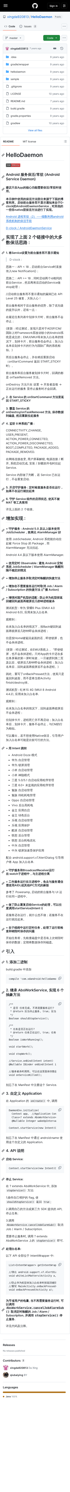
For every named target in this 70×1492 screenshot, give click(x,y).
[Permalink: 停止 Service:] (3, 1179)
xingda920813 (18, 17)
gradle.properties (21, 115)
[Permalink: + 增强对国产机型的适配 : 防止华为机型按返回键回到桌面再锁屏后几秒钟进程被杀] (3, 599)
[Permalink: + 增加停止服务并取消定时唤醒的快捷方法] (3, 578)
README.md (18, 101)
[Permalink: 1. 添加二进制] (3, 962)
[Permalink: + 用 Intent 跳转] (3, 748)
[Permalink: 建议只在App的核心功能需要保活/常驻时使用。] (3, 189)
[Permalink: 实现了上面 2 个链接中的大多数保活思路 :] (3, 239)
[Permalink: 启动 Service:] (3, 1159)
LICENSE (16, 93)
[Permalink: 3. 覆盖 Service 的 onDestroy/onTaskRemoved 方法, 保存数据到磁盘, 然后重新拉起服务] (3, 412)
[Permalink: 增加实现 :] (3, 518)
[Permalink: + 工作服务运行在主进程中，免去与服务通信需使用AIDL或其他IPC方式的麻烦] (3, 883)
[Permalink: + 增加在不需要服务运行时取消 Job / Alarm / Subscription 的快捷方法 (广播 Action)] (3, 587)
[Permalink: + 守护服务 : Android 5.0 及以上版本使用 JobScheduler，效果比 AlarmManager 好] (3, 530)
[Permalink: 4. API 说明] (3, 1150)
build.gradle (18, 108)
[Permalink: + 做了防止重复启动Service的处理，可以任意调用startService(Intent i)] (3, 906)
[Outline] (65, 141)
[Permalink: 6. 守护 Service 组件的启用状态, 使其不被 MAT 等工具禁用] (3, 500)
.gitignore (16, 86)
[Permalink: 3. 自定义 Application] (3, 1093)
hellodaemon (18, 71)
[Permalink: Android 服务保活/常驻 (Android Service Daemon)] (3, 176)
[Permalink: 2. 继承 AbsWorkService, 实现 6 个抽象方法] (3, 992)
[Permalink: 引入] (3, 951)
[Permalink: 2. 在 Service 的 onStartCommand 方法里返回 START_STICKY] (3, 398)
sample (15, 79)
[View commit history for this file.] (62, 48)
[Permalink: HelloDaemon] (3, 154)
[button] (60, 978)
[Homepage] (35, 6)
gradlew (15, 123)
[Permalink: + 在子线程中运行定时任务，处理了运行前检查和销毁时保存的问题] (3, 929)
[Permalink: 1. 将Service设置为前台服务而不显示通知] (3, 252)
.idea (13, 56)
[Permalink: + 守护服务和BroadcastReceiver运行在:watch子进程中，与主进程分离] (3, 871)
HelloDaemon (41, 17)
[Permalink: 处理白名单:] (3, 1248)
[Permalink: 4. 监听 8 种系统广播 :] (3, 423)
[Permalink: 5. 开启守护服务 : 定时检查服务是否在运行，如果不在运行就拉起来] (3, 489)
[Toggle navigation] (5, 5)
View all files (35, 130)
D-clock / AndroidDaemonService (29, 228)
